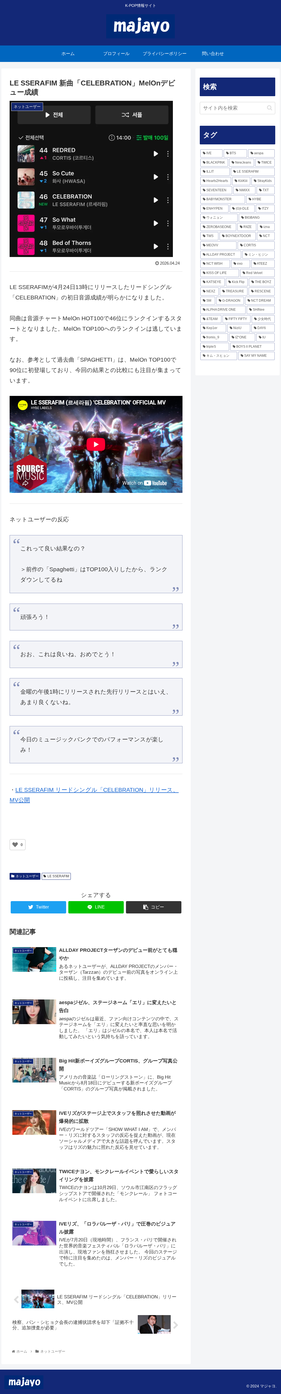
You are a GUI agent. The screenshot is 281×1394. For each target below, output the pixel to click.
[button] (269, 108)
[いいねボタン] (15, 845)
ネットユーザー (27, 876)
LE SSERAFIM (58, 876)
